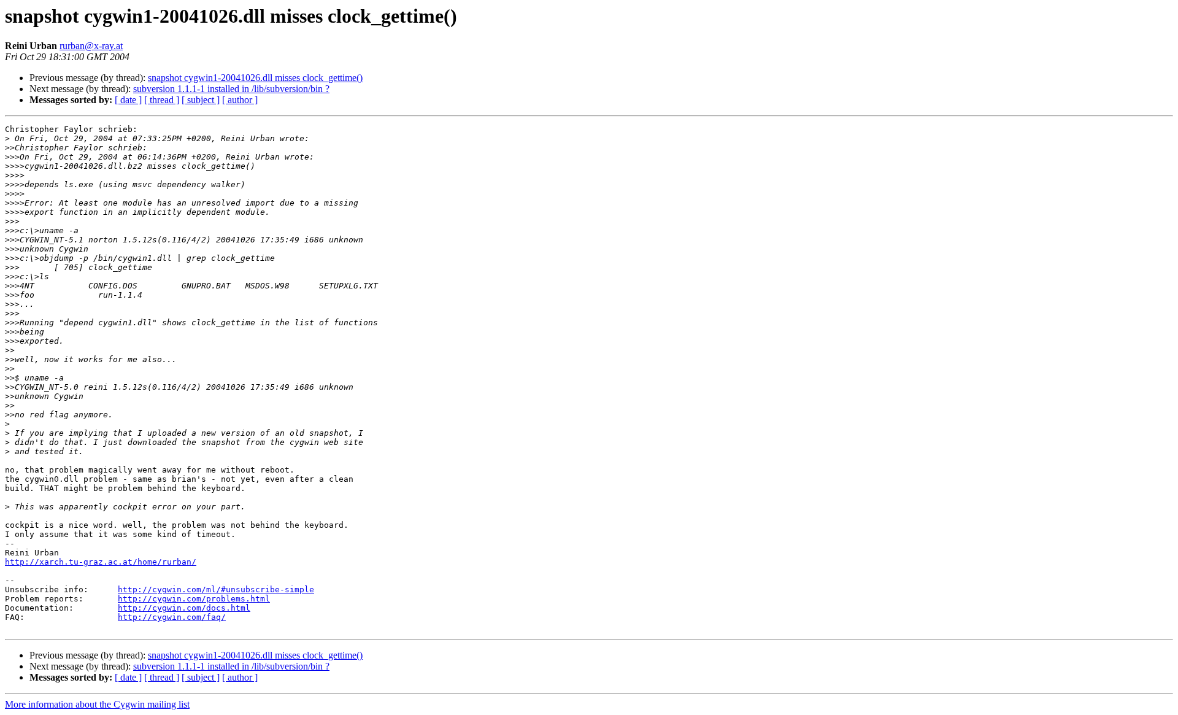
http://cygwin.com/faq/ (172, 617)
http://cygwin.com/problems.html (194, 598)
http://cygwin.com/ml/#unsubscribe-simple (216, 589)
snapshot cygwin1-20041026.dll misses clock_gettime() (255, 77)
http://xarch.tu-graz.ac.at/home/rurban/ (100, 561)
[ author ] (240, 100)
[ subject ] (201, 100)
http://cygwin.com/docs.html (184, 608)
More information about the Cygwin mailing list (97, 704)
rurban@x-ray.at (91, 46)
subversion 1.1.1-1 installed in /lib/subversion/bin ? (231, 88)
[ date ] (128, 100)
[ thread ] (161, 100)
